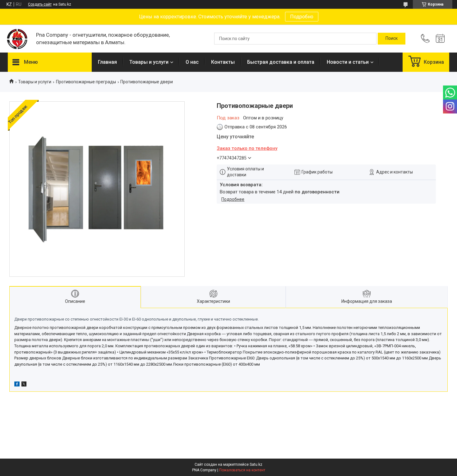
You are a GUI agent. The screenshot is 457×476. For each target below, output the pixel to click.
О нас (192, 62)
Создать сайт (40, 4)
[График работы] (440, 38)
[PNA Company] (18, 38)
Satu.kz (256, 464)
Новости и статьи (348, 62)
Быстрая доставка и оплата (280, 62)
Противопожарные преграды (86, 81)
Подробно (301, 17)
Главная (107, 62)
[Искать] (391, 38)
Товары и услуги (148, 62)
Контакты (223, 62)
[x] (23, 384)
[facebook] (17, 384)
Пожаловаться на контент (242, 470)
